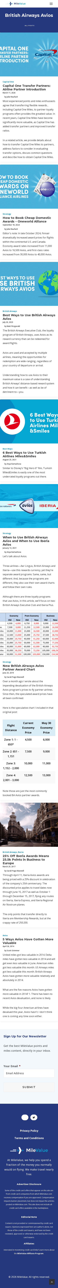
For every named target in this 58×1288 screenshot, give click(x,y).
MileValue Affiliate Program (30, 1253)
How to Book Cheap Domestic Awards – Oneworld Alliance (27, 219)
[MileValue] (15, 3)
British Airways (10, 311)
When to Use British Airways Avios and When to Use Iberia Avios (26, 541)
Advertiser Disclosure (29, 1184)
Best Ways (7, 449)
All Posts (29, 25)
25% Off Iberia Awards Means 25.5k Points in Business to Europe (26, 859)
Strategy (7, 214)
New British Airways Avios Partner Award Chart (23, 667)
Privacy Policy (29, 1130)
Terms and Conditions (29, 1138)
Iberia (20, 852)
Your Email (12, 1066)
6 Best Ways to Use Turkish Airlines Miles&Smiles (24, 454)
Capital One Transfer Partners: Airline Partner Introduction (26, 87)
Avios (5, 935)
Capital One (8, 81)
